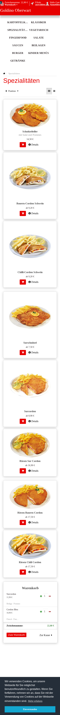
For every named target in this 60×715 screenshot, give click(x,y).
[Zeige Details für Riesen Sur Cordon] (30, 444)
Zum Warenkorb (16, 634)
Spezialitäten (17, 30)
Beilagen (38, 45)
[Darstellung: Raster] (49, 91)
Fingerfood (18, 37)
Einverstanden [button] (30, 709)
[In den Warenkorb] (23, 144)
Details (34, 144)
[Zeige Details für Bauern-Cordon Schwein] (30, 177)
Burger (17, 53)
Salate (38, 37)
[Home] (4, 73)
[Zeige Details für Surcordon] (30, 385)
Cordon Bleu (12, 609)
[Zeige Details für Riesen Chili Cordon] (30, 545)
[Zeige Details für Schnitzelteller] (30, 115)
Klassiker (38, 22)
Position (12, 91)
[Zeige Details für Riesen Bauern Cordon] (30, 496)
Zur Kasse (45, 635)
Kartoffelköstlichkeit (17, 22)
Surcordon (11, 594)
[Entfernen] (56, 594)
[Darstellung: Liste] (54, 91)
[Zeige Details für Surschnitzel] (30, 316)
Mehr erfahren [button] (35, 701)
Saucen (17, 45)
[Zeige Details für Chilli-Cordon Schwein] (30, 246)
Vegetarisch (38, 30)
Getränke (17, 60)
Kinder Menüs (38, 53)
